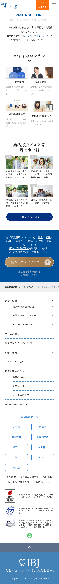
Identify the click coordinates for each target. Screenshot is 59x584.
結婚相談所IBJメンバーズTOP (19, 287)
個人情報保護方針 (29, 476)
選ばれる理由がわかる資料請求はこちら (29, 273)
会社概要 (11, 476)
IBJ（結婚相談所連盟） (19, 481)
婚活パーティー (44, 481)
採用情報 (47, 476)
